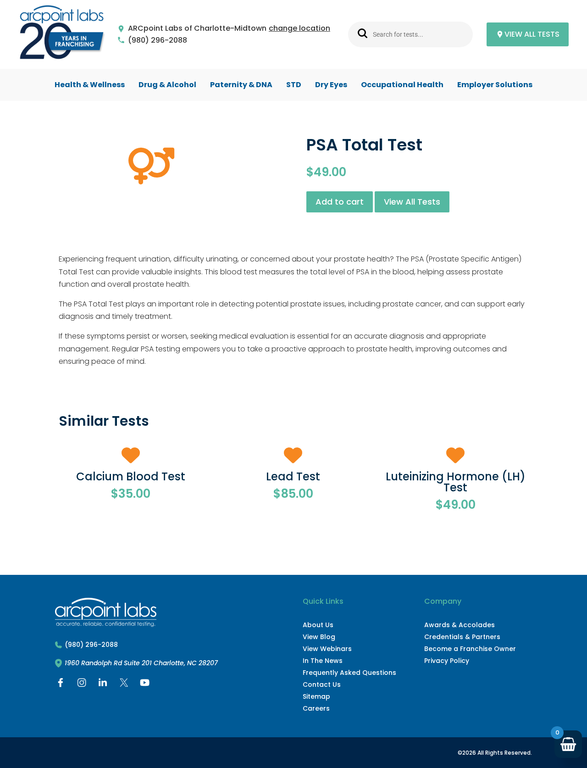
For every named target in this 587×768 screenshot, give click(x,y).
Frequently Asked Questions (349, 672)
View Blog (319, 636)
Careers (316, 708)
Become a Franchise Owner (470, 648)
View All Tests (412, 201)
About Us (318, 624)
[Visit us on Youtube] (144, 684)
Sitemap (316, 696)
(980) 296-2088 (157, 40)
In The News (323, 660)
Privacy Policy (446, 660)
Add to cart (340, 201)
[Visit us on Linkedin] (102, 684)
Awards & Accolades (459, 624)
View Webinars (327, 648)
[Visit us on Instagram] (81, 684)
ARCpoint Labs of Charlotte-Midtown (197, 28)
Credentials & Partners (462, 636)
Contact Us (322, 684)
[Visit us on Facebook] (60, 684)
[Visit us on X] (123, 684)
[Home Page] (61, 34)
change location (299, 28)
